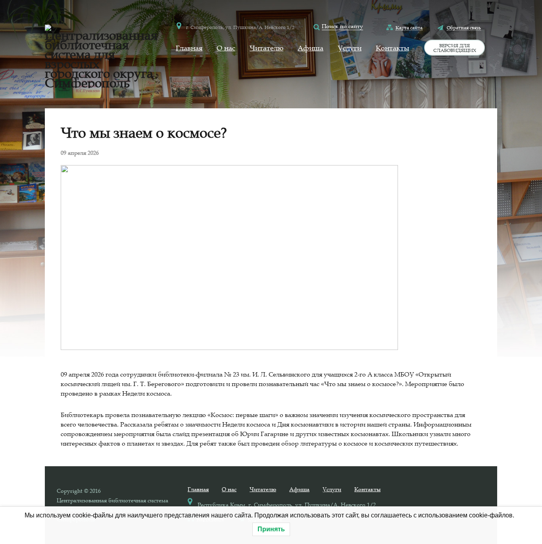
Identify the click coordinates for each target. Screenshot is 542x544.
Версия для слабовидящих (454, 47)
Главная (189, 48)
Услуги (349, 48)
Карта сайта (409, 27)
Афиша (310, 48)
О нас (226, 48)
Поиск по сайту (342, 26)
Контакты (392, 48)
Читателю (266, 48)
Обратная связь (464, 27)
